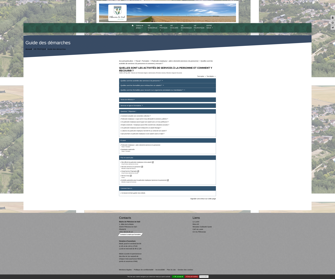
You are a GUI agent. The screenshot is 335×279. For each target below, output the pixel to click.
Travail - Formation (142, 61)
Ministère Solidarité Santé (202, 227)
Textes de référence (126, 99)
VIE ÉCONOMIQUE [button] (186, 27)
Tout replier (201, 76)
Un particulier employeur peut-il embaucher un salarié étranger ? (141, 128)
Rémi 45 (196, 224)
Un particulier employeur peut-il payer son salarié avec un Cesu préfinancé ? (145, 122)
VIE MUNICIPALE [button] (152, 27)
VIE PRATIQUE (39, 49)
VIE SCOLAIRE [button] (174, 27)
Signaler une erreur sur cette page (203, 199)
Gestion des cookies (185, 270)
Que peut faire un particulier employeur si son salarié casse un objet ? (142, 133)
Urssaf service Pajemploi (130, 171)
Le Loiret (196, 222)
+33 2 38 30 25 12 (126, 232)
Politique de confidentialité (143, 270)
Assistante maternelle (128, 149)
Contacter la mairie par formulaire (130, 234)
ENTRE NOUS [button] (209, 27)
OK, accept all (178, 276)
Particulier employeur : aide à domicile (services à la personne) (175, 61)
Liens (196, 217)
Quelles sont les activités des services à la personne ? (141, 81)
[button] (132, 25)
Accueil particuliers (126, 61)
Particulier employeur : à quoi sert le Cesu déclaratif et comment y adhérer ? (144, 119)
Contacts (125, 217)
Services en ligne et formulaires (131, 105)
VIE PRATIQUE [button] (164, 27)
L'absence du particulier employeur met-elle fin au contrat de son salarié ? (144, 131)
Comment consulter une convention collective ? (136, 116)
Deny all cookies (192, 276)
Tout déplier (211, 76)
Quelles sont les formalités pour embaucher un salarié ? (141, 85)
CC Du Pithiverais (199, 232)
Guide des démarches (56, 49)
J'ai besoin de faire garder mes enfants (133, 193)
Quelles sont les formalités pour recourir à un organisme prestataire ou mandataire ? (152, 90)
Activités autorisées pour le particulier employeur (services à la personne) (145, 180)
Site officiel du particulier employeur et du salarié (137, 162)
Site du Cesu (126, 175)
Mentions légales (125, 270)
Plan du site (171, 270)
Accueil (28, 49)
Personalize (204, 276)
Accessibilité (160, 270)
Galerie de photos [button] (139, 27)
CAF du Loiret (198, 229)
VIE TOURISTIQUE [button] (199, 27)
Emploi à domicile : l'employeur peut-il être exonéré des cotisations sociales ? (145, 125)
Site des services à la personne (132, 166)
